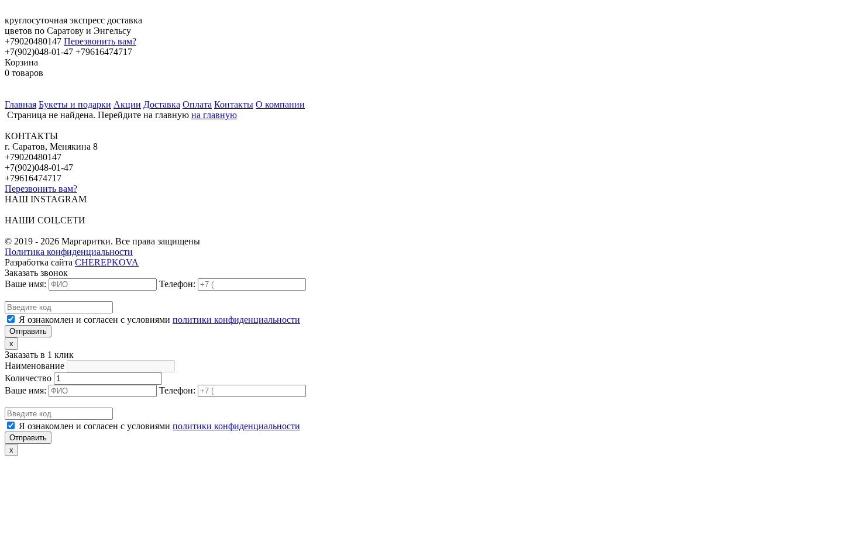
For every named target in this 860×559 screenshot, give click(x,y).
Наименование (34, 366)
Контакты (233, 104)
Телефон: (177, 284)
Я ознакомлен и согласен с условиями (159, 320)
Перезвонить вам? (100, 41)
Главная (20, 104)
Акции (127, 104)
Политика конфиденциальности (69, 252)
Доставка (161, 104)
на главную (214, 115)
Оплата (197, 104)
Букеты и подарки (75, 104)
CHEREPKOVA (107, 262)
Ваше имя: (25, 284)
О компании (280, 104)
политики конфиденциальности (236, 320)
